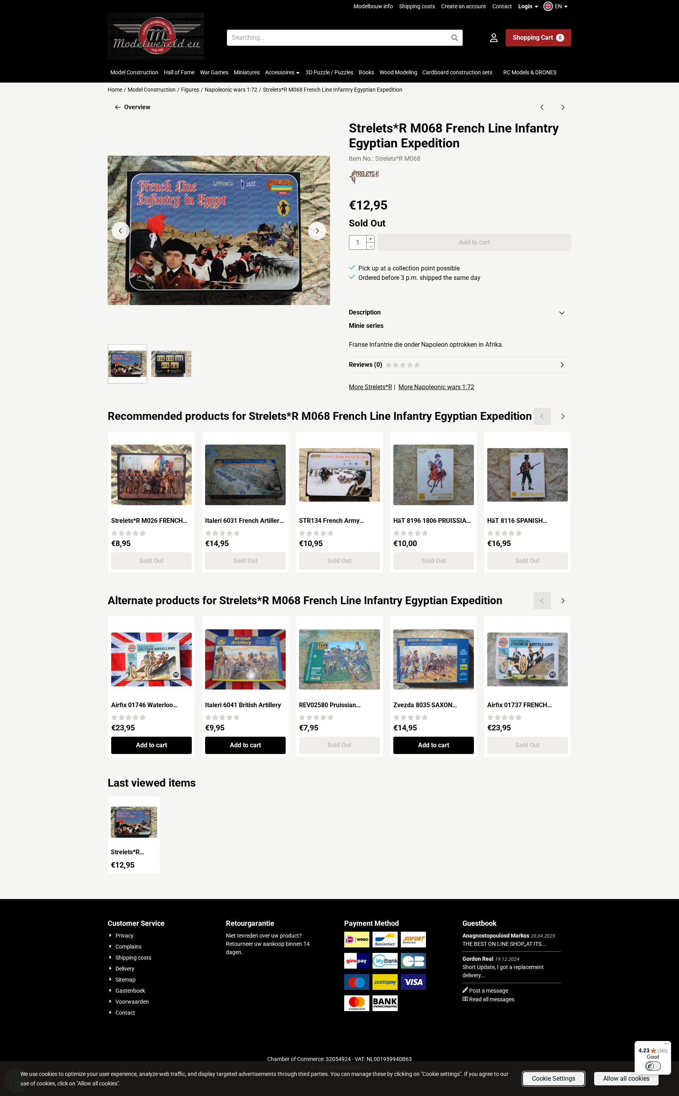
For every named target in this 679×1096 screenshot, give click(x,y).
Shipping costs (417, 6)
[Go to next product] (562, 107)
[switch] (653, 1066)
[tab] (460, 312)
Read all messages (491, 999)
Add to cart (151, 745)
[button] (556, 6)
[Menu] (666, 1045)
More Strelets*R (370, 387)
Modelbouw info (373, 6)
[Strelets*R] (364, 181)
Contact (502, 6)
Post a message (488, 991)
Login (525, 6)
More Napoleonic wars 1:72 (436, 387)
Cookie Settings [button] (553, 1078)
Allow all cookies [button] (626, 1078)
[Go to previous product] (542, 107)
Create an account (463, 6)
